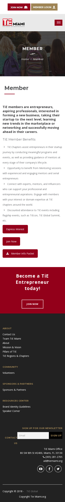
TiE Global (32, 491)
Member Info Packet (22, 253)
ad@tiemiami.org (52, 460)
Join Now (11, 241)
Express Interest (15, 229)
